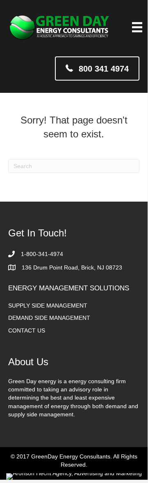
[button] (97, 68)
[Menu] (137, 27)
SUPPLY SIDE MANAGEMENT (47, 305)
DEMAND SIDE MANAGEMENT (49, 318)
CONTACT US (26, 330)
